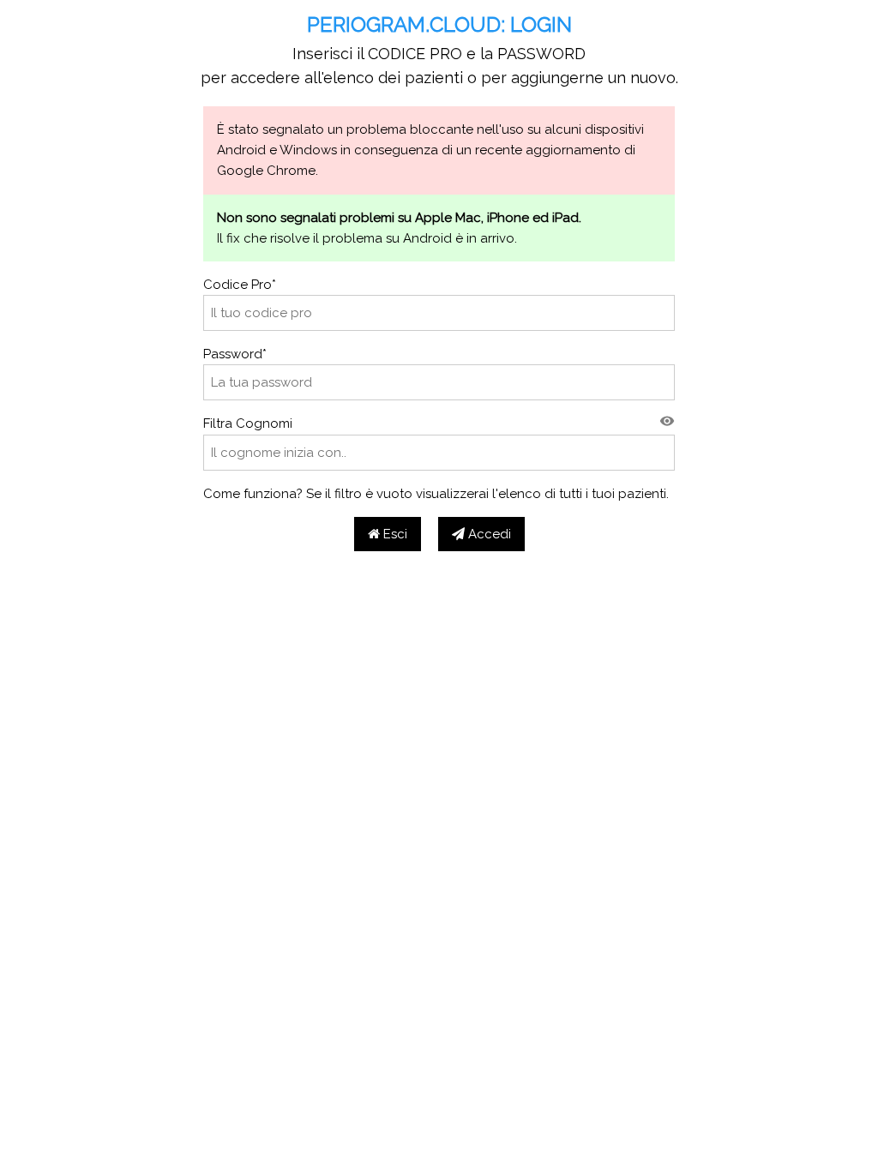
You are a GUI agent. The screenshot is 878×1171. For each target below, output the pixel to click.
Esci (393, 534)
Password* (235, 354)
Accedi (488, 534)
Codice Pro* (239, 284)
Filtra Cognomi (247, 423)
